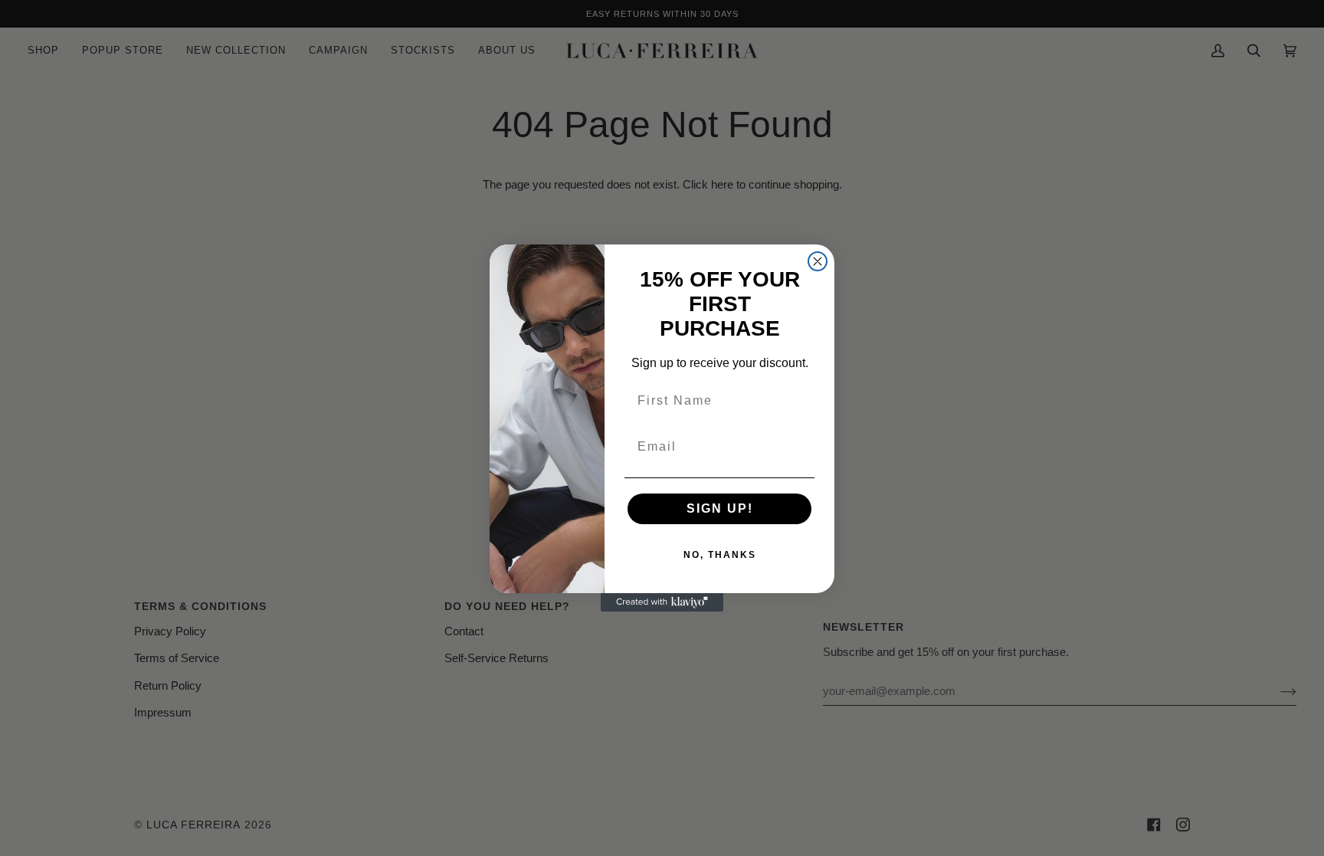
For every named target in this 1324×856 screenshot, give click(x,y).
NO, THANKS (719, 554)
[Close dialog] (817, 261)
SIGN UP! (720, 508)
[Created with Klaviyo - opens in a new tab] (662, 602)
